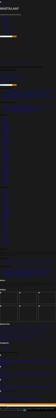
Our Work (5, 25)
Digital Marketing (5, 365)
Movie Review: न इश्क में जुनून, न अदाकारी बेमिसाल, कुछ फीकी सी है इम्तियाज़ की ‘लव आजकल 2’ (32, 107)
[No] (26, 410)
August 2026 (6, 118)
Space (4, 232)
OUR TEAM (8, 32)
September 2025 (7, 131)
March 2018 (6, 184)
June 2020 (5, 161)
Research (5, 229)
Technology (6, 237)
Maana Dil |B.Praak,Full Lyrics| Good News (21, 110)
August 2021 (6, 143)
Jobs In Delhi (6, 217)
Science (5, 231)
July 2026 (5, 119)
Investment (6, 214)
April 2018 (5, 182)
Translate (11, 407)
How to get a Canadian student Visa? (20, 105)
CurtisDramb (6, 105)
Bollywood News (7, 192)
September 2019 (7, 175)
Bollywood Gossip (7, 22)
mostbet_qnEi (6, 111)
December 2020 (7, 152)
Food (4, 205)
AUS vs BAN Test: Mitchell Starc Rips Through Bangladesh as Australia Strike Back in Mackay (26, 93)
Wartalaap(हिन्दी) (7, 243)
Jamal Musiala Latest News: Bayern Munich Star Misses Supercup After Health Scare (24, 94)
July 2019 (5, 178)
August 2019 (6, 176)
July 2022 (5, 136)
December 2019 (7, 170)
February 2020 (6, 167)
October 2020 (6, 155)
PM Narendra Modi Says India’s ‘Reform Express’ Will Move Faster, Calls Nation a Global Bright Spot (28, 91)
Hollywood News (7, 210)
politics (4, 19)
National (5, 223)
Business (5, 17)
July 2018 (5, 181)
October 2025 (6, 130)
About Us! (8, 29)
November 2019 (7, 172)
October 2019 (6, 173)
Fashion (5, 204)
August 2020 (6, 158)
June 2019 (5, 179)
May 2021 (5, 148)
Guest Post (5, 347)
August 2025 (6, 133)
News (4, 225)
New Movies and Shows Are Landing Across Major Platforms (18, 96)
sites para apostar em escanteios (11, 108)
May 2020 (5, 163)
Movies (4, 220)
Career (4, 195)
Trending (5, 238)
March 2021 (6, 151)
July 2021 (5, 145)
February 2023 (6, 134)
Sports (4, 23)
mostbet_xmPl (6, 107)
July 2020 (5, 160)
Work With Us (6, 349)
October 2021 (6, 140)
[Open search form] (0, 35)
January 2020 (6, 169)
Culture (5, 199)
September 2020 (7, 157)
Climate (5, 198)
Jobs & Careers (6, 216)
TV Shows (5, 240)
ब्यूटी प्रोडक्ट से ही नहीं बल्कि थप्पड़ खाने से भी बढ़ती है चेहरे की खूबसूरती (26, 111)
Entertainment (6, 20)
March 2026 (6, 125)
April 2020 (5, 164)
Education (5, 201)
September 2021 (7, 142)
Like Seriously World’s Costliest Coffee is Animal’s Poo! (36, 108)
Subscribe (3, 38)
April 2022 (5, 139)
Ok (24, 410)
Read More (3, 83)
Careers (5, 196)
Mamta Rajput (5, 82)
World (4, 246)
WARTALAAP (9, 8)
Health (4, 208)
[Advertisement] (28, 48)
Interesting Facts (7, 211)
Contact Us (8, 28)
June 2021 (5, 146)
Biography (5, 190)
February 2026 (6, 127)
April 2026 (5, 124)
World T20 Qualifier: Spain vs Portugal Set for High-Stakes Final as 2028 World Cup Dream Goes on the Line (27, 339)
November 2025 (7, 128)
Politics (4, 228)
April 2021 (5, 149)
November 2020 (7, 154)
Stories (4, 235)
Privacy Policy (8, 31)
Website (5, 346)
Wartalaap (5, 76)
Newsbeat (5, 226)
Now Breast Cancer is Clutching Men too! (10, 73)
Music (4, 222)
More (4, 26)
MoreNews (20, 402)
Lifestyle (5, 219)
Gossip (4, 207)
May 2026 (5, 122)
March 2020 (6, 166)
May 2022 (5, 137)
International (6, 213)
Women (5, 244)
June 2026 (5, 121)
